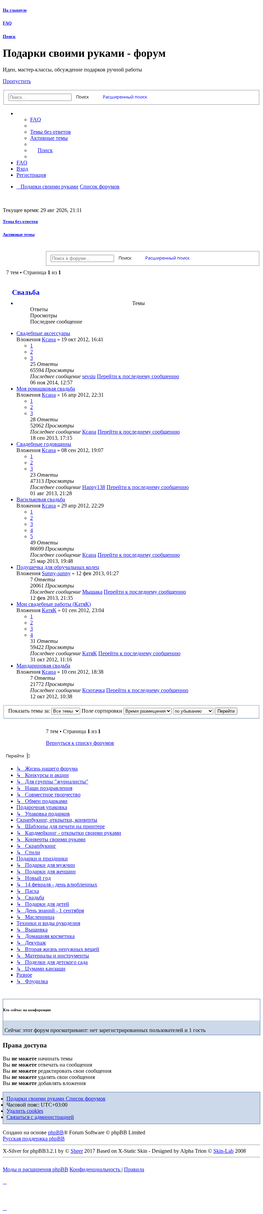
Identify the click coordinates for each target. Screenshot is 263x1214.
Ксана (49, 339)
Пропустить (17, 81)
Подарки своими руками (36, 1098)
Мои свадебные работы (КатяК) (53, 604)
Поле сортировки (103, 711)
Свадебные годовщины (43, 444)
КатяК (49, 610)
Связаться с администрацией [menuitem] (40, 1117)
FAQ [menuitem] (35, 119)
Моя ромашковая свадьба (45, 389)
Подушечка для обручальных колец (57, 567)
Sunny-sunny (56, 573)
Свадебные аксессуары (43, 333)
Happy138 (93, 487)
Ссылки (32, 113)
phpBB (56, 1132)
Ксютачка (93, 690)
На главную (15, 10)
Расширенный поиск (125, 97)
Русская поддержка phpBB (34, 1139)
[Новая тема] (23, 255)
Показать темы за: (29, 711)
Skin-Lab (223, 1151)
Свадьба (26, 292)
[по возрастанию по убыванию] (193, 711)
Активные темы (19, 234)
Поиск (9, 36)
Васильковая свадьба (40, 499)
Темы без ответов (20, 221)
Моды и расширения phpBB (35, 1169)
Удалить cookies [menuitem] (25, 1111)
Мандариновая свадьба (43, 666)
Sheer (77, 1151)
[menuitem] (145, 132)
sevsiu (89, 376)
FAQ (7, 23)
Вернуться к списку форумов (80, 743)
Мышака (92, 592)
